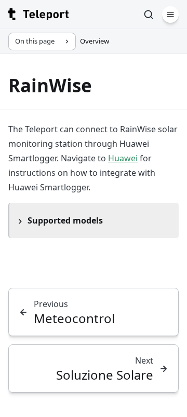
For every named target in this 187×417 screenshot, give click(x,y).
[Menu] (170, 14)
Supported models (65, 220)
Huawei (123, 158)
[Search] (148, 14)
